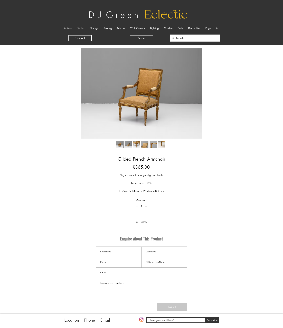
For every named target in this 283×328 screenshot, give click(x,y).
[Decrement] (136, 206)
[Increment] (146, 206)
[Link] (127, 323)
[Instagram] (141, 320)
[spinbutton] (141, 206)
